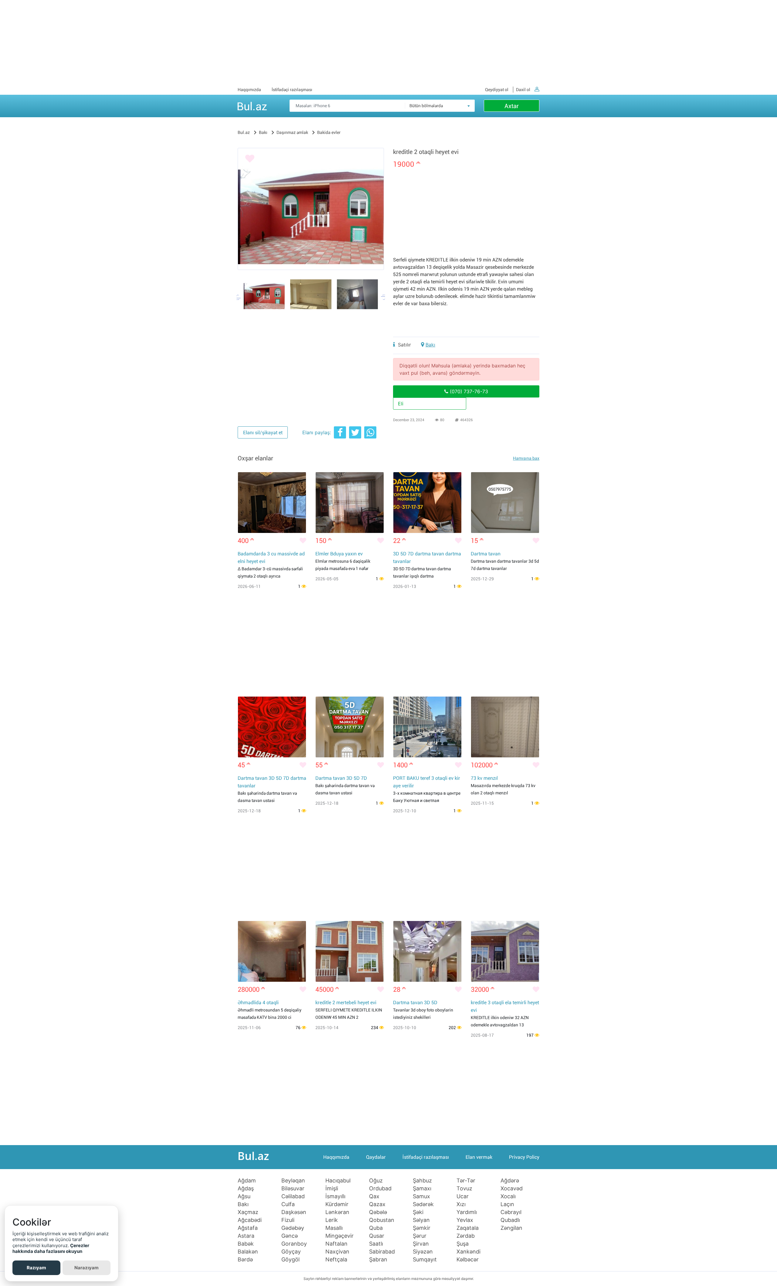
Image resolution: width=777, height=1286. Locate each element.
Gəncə (289, 1236)
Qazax (377, 1204)
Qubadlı (510, 1220)
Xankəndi (468, 1252)
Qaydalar (376, 1157)
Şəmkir (421, 1228)
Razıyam (36, 1268)
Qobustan (381, 1220)
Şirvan (421, 1244)
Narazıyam (86, 1268)
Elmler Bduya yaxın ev (339, 554)
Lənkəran (337, 1212)
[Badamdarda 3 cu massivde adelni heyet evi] (272, 502)
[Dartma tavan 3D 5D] (427, 951)
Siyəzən (423, 1252)
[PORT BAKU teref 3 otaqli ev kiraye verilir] (427, 727)
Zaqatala (467, 1228)
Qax (374, 1196)
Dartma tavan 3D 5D (415, 1002)
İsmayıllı (335, 1196)
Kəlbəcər (467, 1260)
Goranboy (294, 1244)
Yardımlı (466, 1212)
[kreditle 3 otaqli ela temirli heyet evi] (505, 951)
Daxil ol (523, 89)
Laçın (507, 1204)
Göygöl (290, 1260)
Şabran (378, 1260)
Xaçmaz (248, 1212)
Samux (421, 1196)
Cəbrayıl (510, 1212)
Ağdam (247, 1181)
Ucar (462, 1196)
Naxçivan (337, 1252)
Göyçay (291, 1252)
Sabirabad (382, 1252)
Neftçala (336, 1260)
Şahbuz (422, 1181)
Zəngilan (511, 1228)
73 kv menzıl (484, 778)
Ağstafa (248, 1228)
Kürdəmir (336, 1204)
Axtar (511, 106)
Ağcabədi (250, 1220)
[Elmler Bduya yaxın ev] (349, 502)
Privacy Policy (524, 1157)
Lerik (331, 1220)
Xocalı (508, 1196)
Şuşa (462, 1244)
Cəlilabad (293, 1196)
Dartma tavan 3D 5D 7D (341, 778)
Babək (246, 1244)
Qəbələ (378, 1212)
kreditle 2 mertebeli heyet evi (345, 1002)
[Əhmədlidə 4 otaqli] (272, 951)
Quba (376, 1228)
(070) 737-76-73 (468, 391)
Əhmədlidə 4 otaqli (258, 1002)
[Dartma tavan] (505, 502)
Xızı (461, 1204)
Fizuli (287, 1220)
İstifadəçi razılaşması (292, 89)
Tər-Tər (465, 1181)
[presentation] (239, 297)
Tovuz (464, 1188)
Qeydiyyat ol (496, 89)
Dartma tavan (485, 554)
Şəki (418, 1212)
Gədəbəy (292, 1228)
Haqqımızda (249, 89)
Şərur (419, 1236)
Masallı (334, 1228)
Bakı (430, 345)
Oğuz (376, 1181)
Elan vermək (479, 1157)
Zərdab (465, 1236)
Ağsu (244, 1196)
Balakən (248, 1252)
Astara (246, 1236)
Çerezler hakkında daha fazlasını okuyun (50, 1248)
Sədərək (423, 1204)
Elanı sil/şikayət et (263, 432)
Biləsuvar (292, 1188)
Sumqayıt (425, 1260)
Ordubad (380, 1188)
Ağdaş (246, 1188)
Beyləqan (293, 1181)
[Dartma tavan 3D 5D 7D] (349, 727)
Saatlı (376, 1244)
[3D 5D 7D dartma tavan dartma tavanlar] (427, 502)
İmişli (331, 1188)
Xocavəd (511, 1188)
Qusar (376, 1236)
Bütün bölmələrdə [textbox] (426, 105)
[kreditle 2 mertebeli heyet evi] (349, 951)
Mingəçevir (339, 1236)
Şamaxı (422, 1188)
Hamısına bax (526, 458)
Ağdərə (509, 1181)
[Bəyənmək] (249, 159)
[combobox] (440, 106)
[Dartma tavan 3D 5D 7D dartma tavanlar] (272, 727)
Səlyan (421, 1220)
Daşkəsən (293, 1212)
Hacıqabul (338, 1181)
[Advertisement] (388, 42)
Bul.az (252, 105)
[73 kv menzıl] (505, 727)
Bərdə (245, 1260)
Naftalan (336, 1244)
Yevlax (464, 1220)
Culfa (288, 1204)
